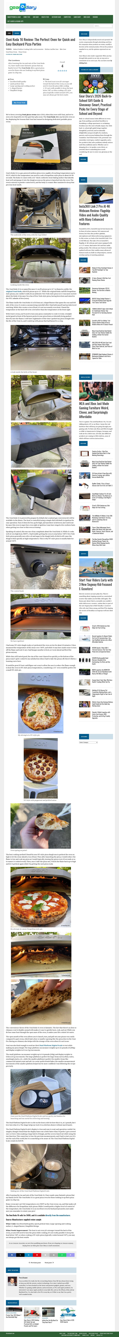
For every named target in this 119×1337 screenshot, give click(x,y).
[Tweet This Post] (20, 1255)
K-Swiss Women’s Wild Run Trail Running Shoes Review (101, 279)
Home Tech (27, 17)
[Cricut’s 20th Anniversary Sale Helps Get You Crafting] (84, 510)
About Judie (62, 1333)
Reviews (83, 180)
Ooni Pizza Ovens (11, 52)
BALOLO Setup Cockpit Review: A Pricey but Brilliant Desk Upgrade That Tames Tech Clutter (101, 300)
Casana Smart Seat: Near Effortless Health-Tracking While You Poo (102, 681)
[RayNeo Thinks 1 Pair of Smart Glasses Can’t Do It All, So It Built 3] (84, 488)
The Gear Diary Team (72, 1333)
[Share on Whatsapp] (62, 1255)
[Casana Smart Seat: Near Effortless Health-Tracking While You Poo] (84, 684)
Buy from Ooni (19, 103)
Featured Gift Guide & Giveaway (89, 70)
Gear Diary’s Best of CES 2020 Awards (67, 1321)
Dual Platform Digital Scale (51, 1045)
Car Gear (36, 17)
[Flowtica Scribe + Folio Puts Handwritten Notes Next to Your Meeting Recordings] (84, 455)
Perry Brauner (17, 54)
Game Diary (77, 17)
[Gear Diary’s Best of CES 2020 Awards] (68, 1315)
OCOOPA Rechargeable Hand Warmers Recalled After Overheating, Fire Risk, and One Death (101, 661)
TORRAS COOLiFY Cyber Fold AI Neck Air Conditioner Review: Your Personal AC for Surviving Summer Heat (102, 312)
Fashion (95, 17)
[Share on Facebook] (12, 1255)
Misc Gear (87, 17)
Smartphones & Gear (14, 17)
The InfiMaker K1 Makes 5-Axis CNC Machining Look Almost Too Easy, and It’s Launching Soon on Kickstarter (102, 519)
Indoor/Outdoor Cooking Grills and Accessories (28, 49)
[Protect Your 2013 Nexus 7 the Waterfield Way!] (14, 1310)
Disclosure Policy (93, 1333)
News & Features (11, 1313)
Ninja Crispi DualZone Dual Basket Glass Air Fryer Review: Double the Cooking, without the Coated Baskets (102, 334)
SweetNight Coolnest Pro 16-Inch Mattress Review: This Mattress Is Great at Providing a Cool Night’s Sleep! (102, 497)
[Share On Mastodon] (70, 1255)
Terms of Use (85, 1335)
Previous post (36, 1263)
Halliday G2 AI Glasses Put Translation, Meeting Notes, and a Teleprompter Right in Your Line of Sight (102, 693)
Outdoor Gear (56, 17)
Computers (67, 17)
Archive (92, 1335)
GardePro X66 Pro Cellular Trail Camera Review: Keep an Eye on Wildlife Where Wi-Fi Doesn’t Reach (102, 323)
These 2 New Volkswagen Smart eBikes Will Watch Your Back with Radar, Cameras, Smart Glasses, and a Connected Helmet (102, 530)
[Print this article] (54, 1255)
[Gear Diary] (23, 7)
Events (62, 1317)
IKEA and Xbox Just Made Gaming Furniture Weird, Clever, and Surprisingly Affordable (94, 410)
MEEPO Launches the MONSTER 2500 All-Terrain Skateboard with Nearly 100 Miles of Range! (102, 672)
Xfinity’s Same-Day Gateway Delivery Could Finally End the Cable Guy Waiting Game (102, 704)
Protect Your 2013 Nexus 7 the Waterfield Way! (13, 1316)
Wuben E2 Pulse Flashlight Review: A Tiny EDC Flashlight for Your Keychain (102, 270)
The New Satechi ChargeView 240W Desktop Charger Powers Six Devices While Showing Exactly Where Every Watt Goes (102, 542)
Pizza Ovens (22, 52)
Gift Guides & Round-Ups (15, 21)
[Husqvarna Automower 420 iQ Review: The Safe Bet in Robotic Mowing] (84, 292)
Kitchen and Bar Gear (51, 49)
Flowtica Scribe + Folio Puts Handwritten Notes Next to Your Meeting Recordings (101, 453)
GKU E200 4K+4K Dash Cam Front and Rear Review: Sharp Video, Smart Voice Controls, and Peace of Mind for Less (102, 345)
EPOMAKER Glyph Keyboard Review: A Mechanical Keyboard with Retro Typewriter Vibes (102, 356)
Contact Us (99, 1335)
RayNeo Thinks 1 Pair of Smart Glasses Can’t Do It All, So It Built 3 (102, 484)
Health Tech (45, 17)
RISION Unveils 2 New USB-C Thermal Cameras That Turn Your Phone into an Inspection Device (101, 650)
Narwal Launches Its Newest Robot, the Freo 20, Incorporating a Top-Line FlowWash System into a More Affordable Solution (102, 639)
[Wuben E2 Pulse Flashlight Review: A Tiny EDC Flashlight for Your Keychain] (84, 272)
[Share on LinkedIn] (29, 1255)
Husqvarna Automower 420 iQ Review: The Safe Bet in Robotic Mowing (101, 290)
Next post (48, 1263)
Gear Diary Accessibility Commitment (70, 1335)
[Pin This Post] (37, 1255)
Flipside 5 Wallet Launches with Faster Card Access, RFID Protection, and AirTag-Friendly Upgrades (101, 715)
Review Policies (83, 1333)
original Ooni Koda (14, 291)
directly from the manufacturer (57, 1215)
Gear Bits (45, 1318)
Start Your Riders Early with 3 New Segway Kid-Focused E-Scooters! (96, 584)
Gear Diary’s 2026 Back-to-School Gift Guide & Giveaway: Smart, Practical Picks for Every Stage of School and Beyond (95, 104)
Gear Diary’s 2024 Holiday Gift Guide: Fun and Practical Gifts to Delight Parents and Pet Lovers (31, 1323)
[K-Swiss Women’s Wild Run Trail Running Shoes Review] (84, 282)
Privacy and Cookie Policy (106, 1333)
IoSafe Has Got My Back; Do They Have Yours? (50, 1321)
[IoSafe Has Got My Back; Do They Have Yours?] (48, 1315)
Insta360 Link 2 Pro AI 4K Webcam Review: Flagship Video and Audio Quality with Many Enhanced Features (94, 215)
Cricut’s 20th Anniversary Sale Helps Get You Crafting (101, 506)
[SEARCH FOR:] (103, 26)
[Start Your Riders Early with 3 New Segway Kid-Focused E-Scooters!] (96, 576)
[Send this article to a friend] (45, 1255)
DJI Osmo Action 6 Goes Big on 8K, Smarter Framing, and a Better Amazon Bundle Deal (102, 475)
